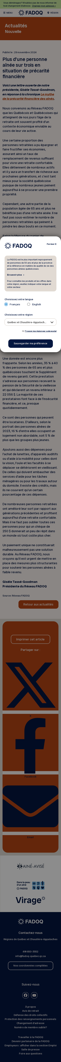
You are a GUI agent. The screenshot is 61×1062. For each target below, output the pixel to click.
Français (15, 304)
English (36, 304)
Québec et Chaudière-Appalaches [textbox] (27, 322)
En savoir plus (14, 275)
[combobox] (31, 322)
